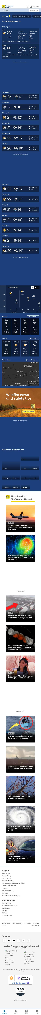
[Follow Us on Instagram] (9, 940)
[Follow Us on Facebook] (4, 940)
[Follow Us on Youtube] (13, 940)
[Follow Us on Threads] (23, 940)
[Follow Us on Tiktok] (18, 940)
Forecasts (33, 10)
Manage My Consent (9, 886)
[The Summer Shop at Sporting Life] (34, 484)
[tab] (32, 287)
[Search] (27, 7)
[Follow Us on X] (28, 940)
